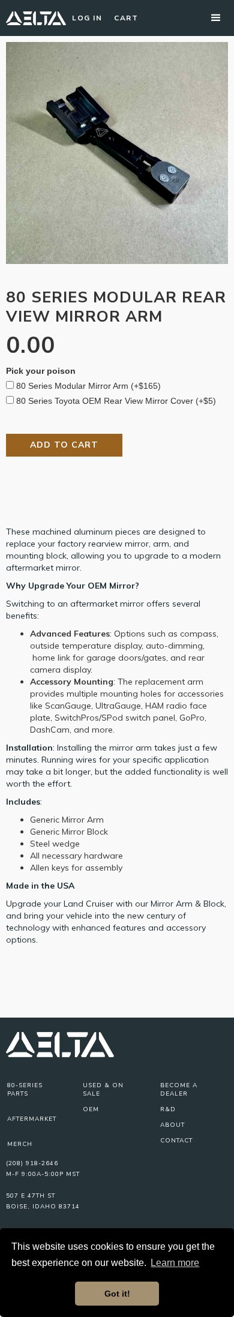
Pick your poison (41, 371)
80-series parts (25, 1089)
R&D (168, 1109)
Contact (176, 1140)
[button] (216, 18)
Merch (19, 1144)
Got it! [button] (117, 1293)
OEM (91, 1109)
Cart (126, 18)
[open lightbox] (117, 153)
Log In (87, 18)
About (172, 1125)
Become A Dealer (178, 1089)
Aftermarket (31, 1119)
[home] (36, 18)
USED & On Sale (103, 1089)
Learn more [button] (175, 1263)
